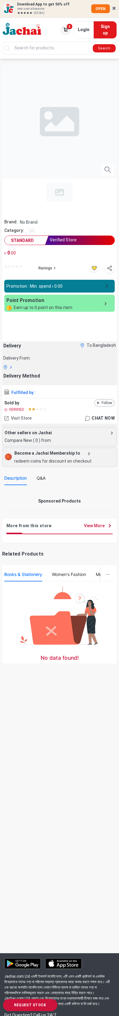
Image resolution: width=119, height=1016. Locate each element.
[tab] (15, 478)
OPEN (101, 9)
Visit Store (21, 418)
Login (83, 29)
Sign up (105, 29)
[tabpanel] (59, 492)
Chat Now (103, 418)
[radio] (5, 267)
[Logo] (22, 30)
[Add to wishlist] (94, 268)
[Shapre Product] (109, 268)
